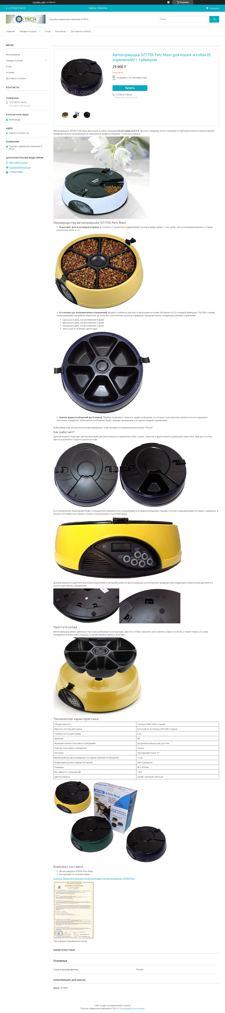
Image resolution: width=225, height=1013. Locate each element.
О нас (48, 31)
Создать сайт (39, 2)
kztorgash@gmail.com (20, 167)
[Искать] (214, 19)
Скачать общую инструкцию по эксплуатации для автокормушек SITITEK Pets (94, 878)
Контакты (61, 31)
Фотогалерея (13, 54)
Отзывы (10, 72)
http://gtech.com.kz (18, 162)
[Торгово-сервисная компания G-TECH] (25, 22)
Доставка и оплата (81, 31)
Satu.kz (127, 1005)
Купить (130, 88)
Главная (10, 31)
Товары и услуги (27, 31)
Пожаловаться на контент (132, 1008)
